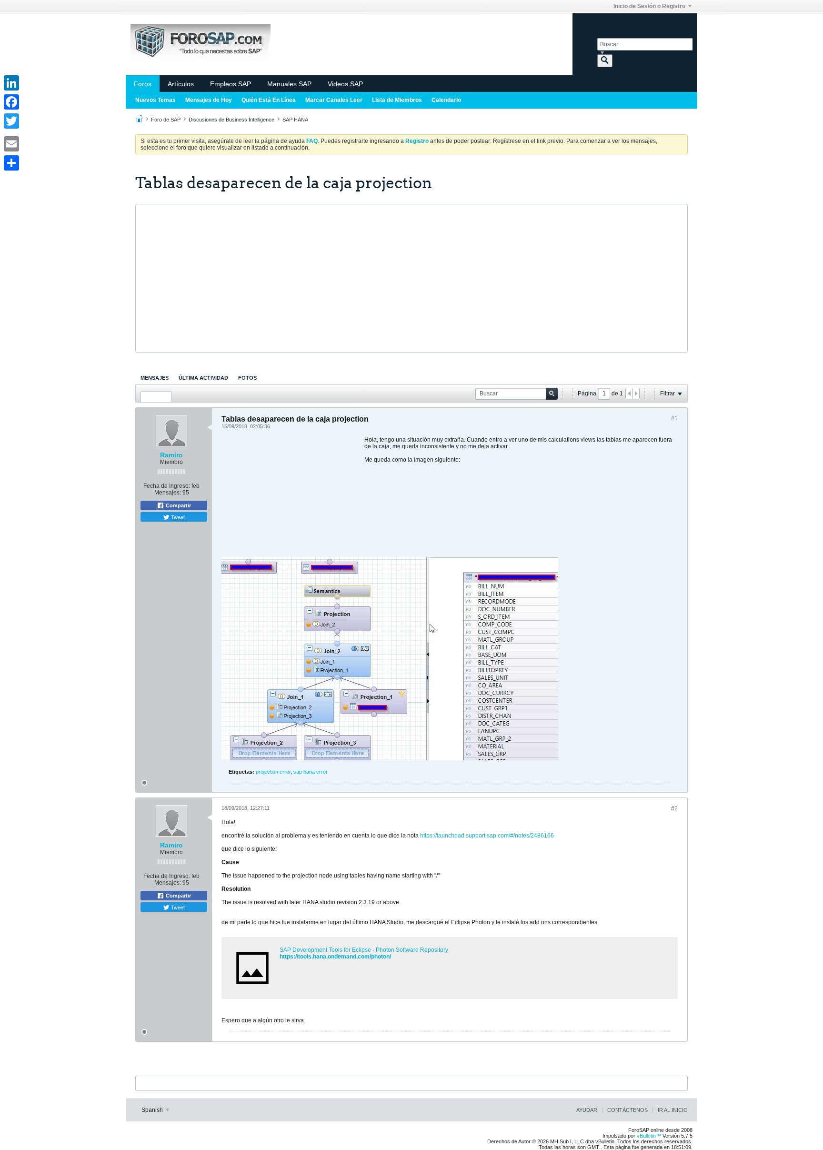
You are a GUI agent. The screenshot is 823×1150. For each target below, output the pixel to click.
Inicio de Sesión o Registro (649, 6)
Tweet (177, 517)
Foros (142, 84)
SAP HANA (295, 119)
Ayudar (586, 1110)
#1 (674, 418)
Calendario (446, 100)
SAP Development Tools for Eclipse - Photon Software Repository (364, 950)
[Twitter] (11, 121)
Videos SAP (345, 84)
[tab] (154, 377)
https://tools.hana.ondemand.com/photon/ (335, 956)
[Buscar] (604, 60)
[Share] (11, 162)
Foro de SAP (166, 119)
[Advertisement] (411, 278)
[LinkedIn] (11, 82)
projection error (273, 772)
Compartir (177, 505)
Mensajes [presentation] (155, 378)
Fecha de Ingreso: (166, 486)
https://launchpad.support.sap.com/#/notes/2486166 (487, 835)
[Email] (11, 143)
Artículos (181, 84)
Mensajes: (167, 492)
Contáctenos (627, 1110)
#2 (674, 808)
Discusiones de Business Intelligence (231, 119)
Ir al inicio (673, 1110)
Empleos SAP (230, 84)
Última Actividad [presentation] (203, 378)
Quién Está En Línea (268, 100)
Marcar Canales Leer (333, 100)
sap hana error (310, 772)
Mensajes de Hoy (208, 100)
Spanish (152, 1110)
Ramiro (171, 455)
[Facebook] (11, 101)
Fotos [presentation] (247, 378)
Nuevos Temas (155, 100)
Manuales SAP (289, 84)
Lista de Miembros (397, 100)
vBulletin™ (649, 1136)
